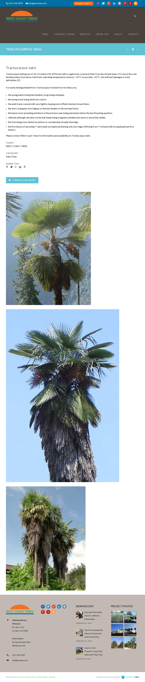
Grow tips (102, 34)
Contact (133, 34)
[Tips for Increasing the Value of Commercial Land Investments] (79, 632)
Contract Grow (64, 34)
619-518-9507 (18, 655)
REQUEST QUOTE (83, 3)
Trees (44, 34)
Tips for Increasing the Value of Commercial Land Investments (93, 633)
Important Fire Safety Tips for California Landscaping (93, 615)
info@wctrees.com (37, 3)
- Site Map (51, 677)
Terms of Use (31, 677)
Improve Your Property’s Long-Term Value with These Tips (93, 651)
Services (85, 34)
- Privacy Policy (42, 677)
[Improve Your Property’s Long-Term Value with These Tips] (79, 650)
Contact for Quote (24, 180)
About (118, 34)
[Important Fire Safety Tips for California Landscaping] (79, 614)
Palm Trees (11, 156)
